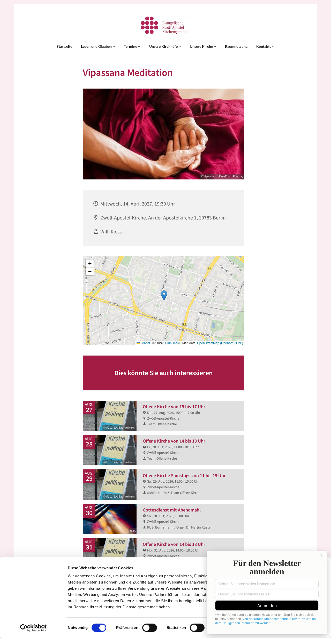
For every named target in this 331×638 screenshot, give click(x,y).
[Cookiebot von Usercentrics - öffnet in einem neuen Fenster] (33, 628)
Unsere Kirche (202, 46)
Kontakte (264, 46)
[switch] (149, 628)
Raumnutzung (236, 46)
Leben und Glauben (96, 46)
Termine (131, 46)
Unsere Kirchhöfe (163, 46)
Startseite (64, 46)
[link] (98, 46)
